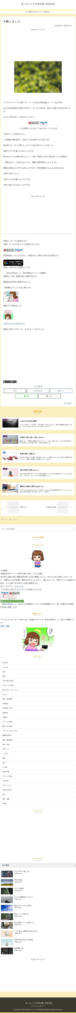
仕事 (15, 381)
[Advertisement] (38, 45)
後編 (7, 626)
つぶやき (8, 381)
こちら (21, 586)
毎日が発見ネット (9, 604)
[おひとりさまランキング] (33, 123)
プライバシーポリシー (38, 1006)
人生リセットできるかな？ (14, 323)
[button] (49, 396)
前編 (2, 626)
